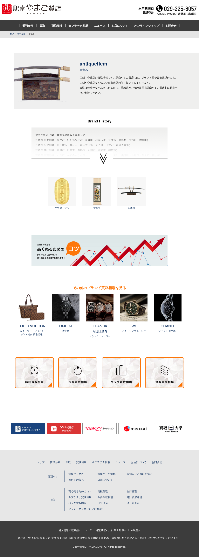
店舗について (105, 479)
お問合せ (171, 25)
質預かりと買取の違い (140, 474)
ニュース (99, 25)
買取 (42, 25)
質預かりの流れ (107, 474)
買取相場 (56, 25)
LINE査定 (103, 503)
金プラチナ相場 (78, 25)
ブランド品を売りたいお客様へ (86, 509)
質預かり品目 (76, 474)
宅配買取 (103, 491)
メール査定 (133, 503)
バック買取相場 (77, 503)
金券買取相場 (105, 497)
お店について (120, 25)
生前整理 (132, 491)
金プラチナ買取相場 (80, 497)
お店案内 (135, 530)
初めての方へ (76, 479)
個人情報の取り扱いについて (75, 530)
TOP (12, 34)
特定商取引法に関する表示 (111, 530)
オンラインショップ (146, 25)
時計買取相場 (134, 497)
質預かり (27, 25)
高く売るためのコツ (80, 491)
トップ (41, 462)
